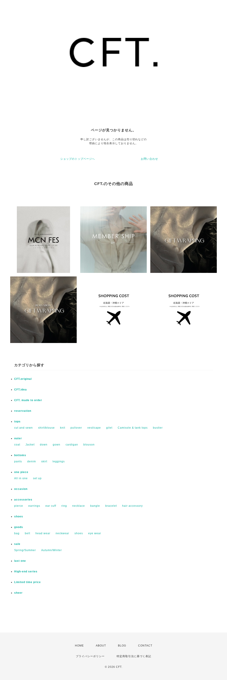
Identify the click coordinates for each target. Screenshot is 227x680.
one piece (21, 472)
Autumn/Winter (51, 550)
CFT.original (23, 378)
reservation (22, 410)
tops (17, 421)
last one (20, 560)
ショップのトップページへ (77, 158)
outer (18, 438)
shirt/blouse (46, 427)
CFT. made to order (28, 400)
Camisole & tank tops (133, 427)
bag (17, 533)
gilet (109, 427)
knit (62, 427)
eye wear (94, 533)
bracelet (111, 505)
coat (17, 444)
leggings (59, 461)
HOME (79, 645)
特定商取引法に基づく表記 (134, 656)
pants (18, 461)
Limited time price (27, 582)
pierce (18, 505)
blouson (89, 444)
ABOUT (101, 645)
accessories (23, 499)
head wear (42, 533)
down (43, 444)
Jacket (30, 444)
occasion (20, 489)
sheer (18, 592)
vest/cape (94, 427)
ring (64, 505)
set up (37, 478)
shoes (18, 516)
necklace (78, 505)
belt (27, 533)
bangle (95, 505)
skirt (44, 461)
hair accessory (132, 505)
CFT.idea (20, 389)
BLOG (122, 645)
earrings (34, 505)
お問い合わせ (149, 158)
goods (18, 527)
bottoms (20, 455)
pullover (76, 427)
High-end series (25, 571)
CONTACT (145, 645)
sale (17, 544)
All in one (21, 478)
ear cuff (50, 505)
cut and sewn (23, 427)
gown (56, 444)
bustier (158, 427)
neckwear (62, 533)
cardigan (72, 444)
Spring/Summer (25, 550)
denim (31, 461)
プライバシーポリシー (90, 656)
